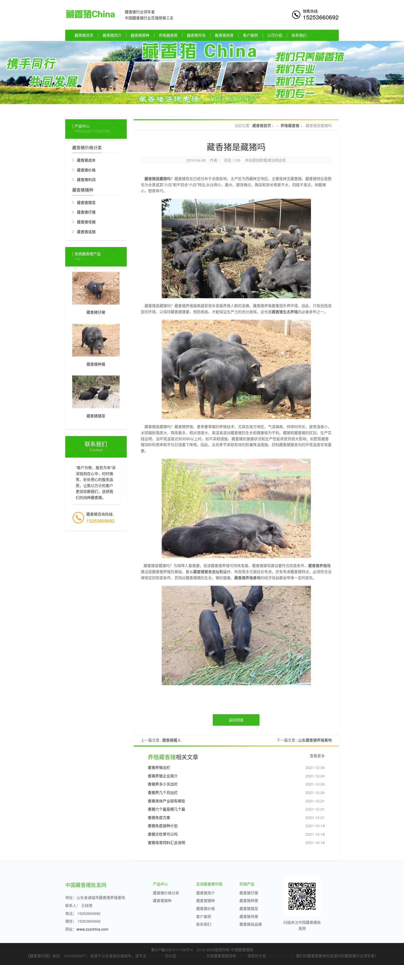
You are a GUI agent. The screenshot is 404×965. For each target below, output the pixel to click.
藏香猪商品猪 (250, 924)
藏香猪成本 (86, 160)
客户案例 (250, 35)
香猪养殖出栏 (159, 767)
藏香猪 (241, 955)
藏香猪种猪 (248, 900)
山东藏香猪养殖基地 (315, 740)
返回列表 (236, 720)
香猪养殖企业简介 (163, 776)
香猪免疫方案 (159, 817)
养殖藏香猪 (168, 35)
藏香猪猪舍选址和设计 (212, 572)
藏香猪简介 (112, 35)
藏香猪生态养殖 (285, 312)
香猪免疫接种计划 (163, 825)
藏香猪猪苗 (86, 202)
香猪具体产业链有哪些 (166, 801)
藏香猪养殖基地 (247, 578)
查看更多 (317, 756)
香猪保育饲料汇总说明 (166, 842)
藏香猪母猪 (86, 222)
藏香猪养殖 (155, 955)
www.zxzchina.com (92, 929)
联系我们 (299, 35)
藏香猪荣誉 (224, 35)
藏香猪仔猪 (86, 212)
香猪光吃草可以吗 (163, 834)
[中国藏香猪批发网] (90, 13)
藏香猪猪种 (140, 35)
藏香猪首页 (84, 35)
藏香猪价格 (86, 170)
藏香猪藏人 (171, 740)
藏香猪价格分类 (87, 147)
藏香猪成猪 (86, 231)
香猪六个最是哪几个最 (166, 809)
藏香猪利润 (86, 179)
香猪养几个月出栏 (163, 792)
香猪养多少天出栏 (163, 784)
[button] (30, 72)
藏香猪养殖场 (319, 566)
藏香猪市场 (196, 35)
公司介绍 (274, 35)
